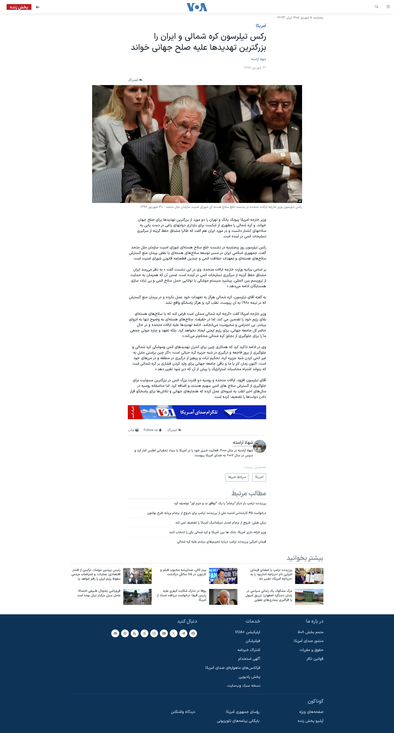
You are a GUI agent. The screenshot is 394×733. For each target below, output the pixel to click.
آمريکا (261, 26)
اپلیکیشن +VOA (247, 632)
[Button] (135, 80)
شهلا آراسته (258, 59)
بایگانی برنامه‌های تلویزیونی (238, 721)
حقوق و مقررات (311, 650)
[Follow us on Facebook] (193, 633)
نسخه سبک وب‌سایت (243, 686)
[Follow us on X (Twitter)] (174, 633)
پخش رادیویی (249, 677)
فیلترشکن (253, 641)
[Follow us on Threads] (144, 633)
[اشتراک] (115, 633)
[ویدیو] (37, 7)
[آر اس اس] (135, 633)
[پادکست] (125, 633)
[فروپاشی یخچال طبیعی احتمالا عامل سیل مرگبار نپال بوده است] (137, 597)
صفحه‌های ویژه (311, 712)
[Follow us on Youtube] (164, 633)
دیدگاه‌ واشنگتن (183, 712)
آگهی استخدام (249, 659)
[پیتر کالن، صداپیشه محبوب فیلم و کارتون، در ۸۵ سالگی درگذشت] (223, 576)
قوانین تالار (314, 659)
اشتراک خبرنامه (248, 650)
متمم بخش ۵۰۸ (310, 632)
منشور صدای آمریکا (308, 641)
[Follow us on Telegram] (183, 633)
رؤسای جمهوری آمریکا (242, 712)
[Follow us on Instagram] (154, 633)
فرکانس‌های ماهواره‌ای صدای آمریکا (232, 668)
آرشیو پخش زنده (310, 721)
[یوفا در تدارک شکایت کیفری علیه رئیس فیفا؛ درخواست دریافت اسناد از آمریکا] (223, 597)
